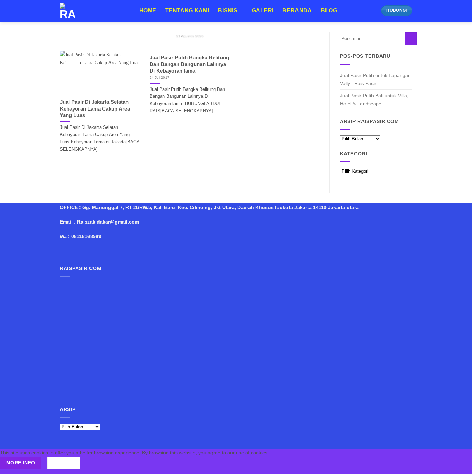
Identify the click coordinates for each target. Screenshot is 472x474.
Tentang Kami (187, 10)
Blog (329, 10)
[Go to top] (458, 465)
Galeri (263, 10)
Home (147, 10)
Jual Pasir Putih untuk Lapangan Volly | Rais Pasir (375, 79)
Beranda (297, 10)
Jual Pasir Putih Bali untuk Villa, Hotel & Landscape (374, 99)
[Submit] (411, 38)
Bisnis (227, 10)
